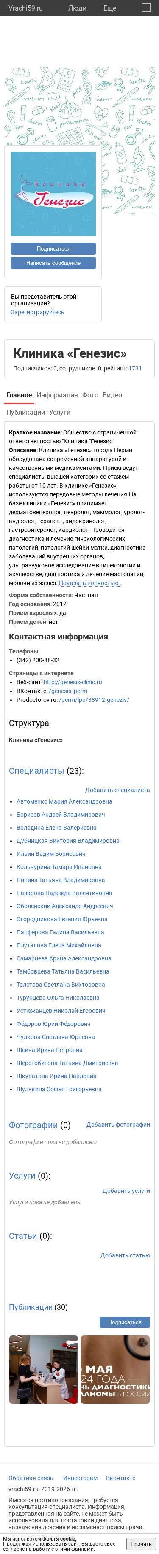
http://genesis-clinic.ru (73, 682)
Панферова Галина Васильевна (60, 932)
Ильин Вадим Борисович (51, 853)
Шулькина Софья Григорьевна (59, 1089)
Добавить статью (125, 1255)
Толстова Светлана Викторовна (61, 984)
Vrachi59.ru (25, 8)
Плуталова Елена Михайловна (59, 945)
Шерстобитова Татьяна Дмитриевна (67, 1063)
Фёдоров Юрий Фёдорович (54, 1023)
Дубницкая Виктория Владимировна (68, 840)
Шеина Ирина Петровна (50, 1050)
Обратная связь (30, 1478)
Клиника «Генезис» (36, 740)
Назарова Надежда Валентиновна (64, 893)
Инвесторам (80, 1478)
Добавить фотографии (118, 1124)
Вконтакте (120, 1478)
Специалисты (36, 771)
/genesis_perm (68, 691)
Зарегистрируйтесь (37, 312)
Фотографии (33, 1125)
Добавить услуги (126, 1190)
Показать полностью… (90, 583)
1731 (135, 368)
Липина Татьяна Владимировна (61, 880)
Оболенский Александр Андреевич (65, 906)
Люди (77, 8)
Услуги (22, 1176)
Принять (141, 1544)
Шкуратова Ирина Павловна (57, 1076)
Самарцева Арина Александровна (64, 958)
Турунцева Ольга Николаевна (58, 997)
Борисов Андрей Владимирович (61, 814)
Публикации (31, 1307)
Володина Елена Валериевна (57, 827)
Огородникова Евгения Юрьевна (62, 919)
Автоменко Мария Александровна (64, 801)
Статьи (23, 1236)
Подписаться (53, 249)
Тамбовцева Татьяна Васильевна (63, 971)
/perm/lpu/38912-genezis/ (94, 699)
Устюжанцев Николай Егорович (61, 1010)
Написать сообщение (53, 263)
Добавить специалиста (117, 790)
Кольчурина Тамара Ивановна (59, 866)
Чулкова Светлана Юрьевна (56, 1036)
